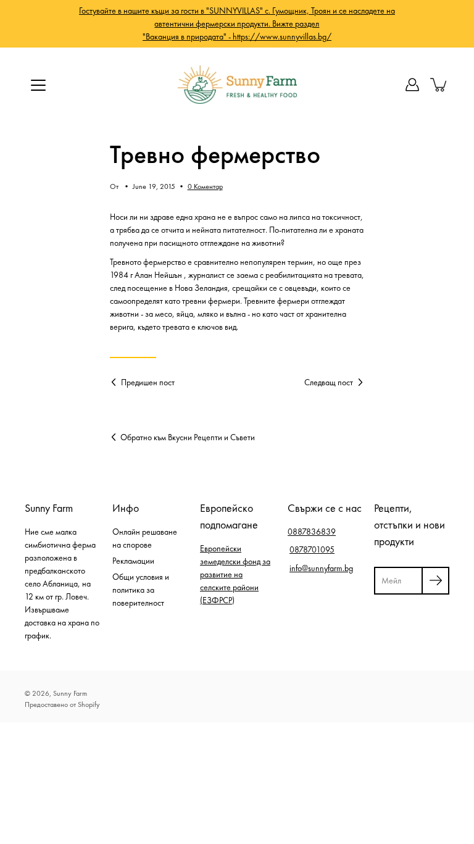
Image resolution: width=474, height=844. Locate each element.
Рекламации (133, 560)
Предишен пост (148, 382)
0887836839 (312, 531)
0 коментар (205, 186)
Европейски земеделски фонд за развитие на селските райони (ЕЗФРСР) (235, 574)
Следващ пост (328, 382)
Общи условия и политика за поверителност (140, 589)
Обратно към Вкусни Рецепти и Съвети (187, 437)
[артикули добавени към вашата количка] (439, 84)
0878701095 (312, 549)
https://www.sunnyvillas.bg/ (282, 36)
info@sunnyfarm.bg (321, 568)
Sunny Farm (70, 693)
